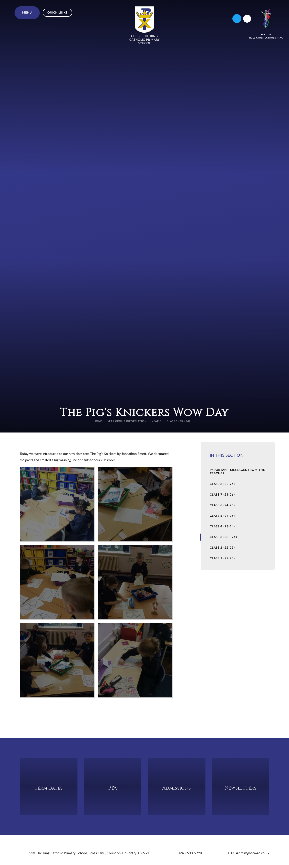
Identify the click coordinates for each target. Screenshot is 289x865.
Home (98, 421)
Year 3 (156, 421)
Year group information (127, 421)
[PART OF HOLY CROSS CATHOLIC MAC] (266, 18)
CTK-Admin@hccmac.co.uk (248, 853)
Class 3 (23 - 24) (178, 421)
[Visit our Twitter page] (236, 18)
